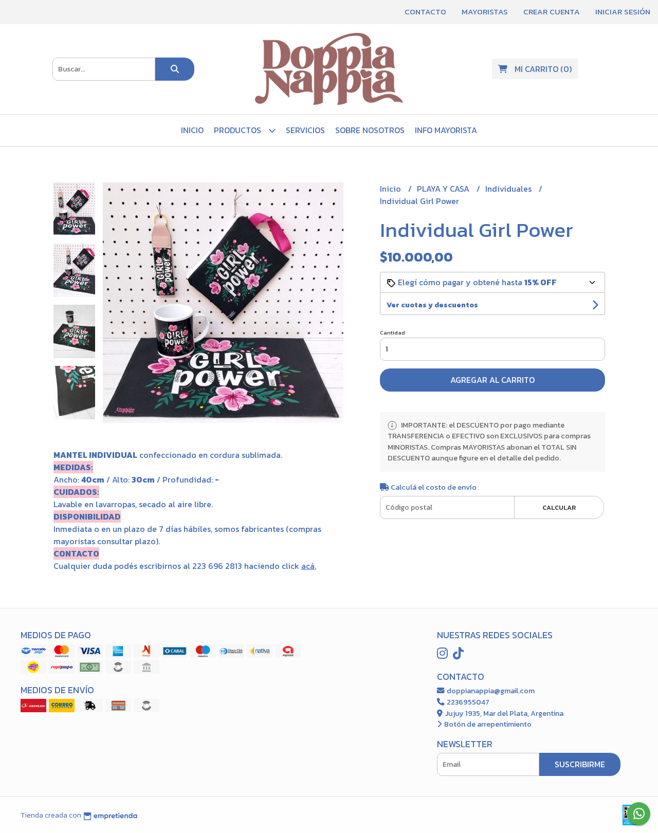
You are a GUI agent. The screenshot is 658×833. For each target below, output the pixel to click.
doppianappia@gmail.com (490, 690)
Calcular (559, 507)
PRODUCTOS (238, 130)
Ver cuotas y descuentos (432, 305)
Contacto (425, 11)
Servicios (305, 130)
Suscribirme (580, 764)
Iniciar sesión (622, 11)
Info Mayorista (446, 130)
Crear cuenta (551, 11)
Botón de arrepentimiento (487, 724)
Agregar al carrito (492, 380)
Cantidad (392, 332)
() (543, 69)
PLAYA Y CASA (444, 188)
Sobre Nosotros (370, 130)
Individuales (509, 188)
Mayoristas (485, 11)
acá (308, 566)
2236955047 (467, 702)
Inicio (192, 130)
